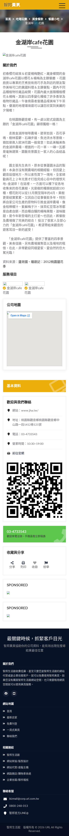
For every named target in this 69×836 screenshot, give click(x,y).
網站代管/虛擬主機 (18, 767)
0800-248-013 (18, 806)
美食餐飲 (37, 19)
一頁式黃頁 (13, 730)
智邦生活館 (13, 755)
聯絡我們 (12, 736)
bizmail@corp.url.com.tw (24, 798)
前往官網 (18, 453)
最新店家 (12, 717)
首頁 (8, 19)
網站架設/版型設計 (18, 761)
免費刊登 (12, 724)
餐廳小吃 (53, 19)
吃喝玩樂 (21, 19)
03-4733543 (16, 532)
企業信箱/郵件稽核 (18, 780)
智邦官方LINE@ (19, 813)
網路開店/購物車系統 (19, 773)
